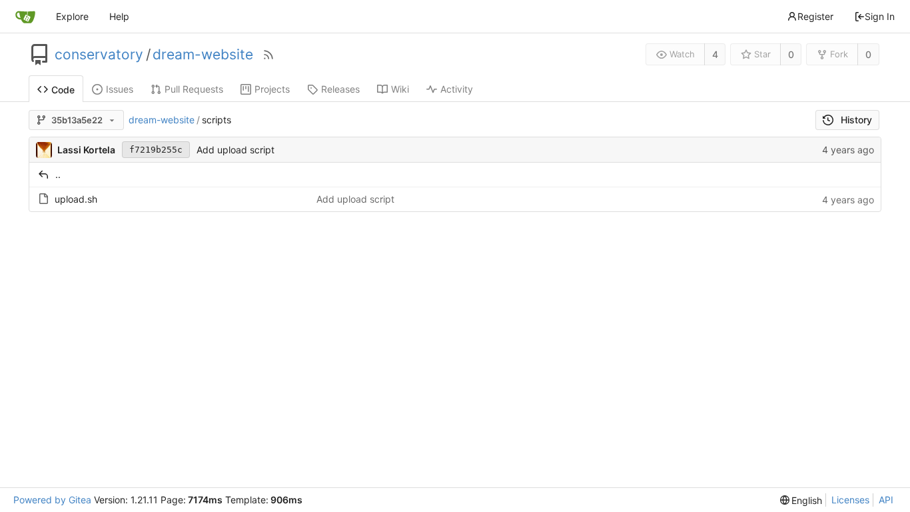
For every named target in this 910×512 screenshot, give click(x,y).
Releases (340, 89)
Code (63, 89)
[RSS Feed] (268, 55)
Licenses (850, 499)
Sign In (880, 16)
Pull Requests (194, 89)
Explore (72, 16)
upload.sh (76, 199)
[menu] (801, 500)
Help (119, 16)
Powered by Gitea (52, 499)
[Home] (25, 17)
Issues (119, 89)
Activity (456, 89)
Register (815, 16)
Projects (272, 89)
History (856, 119)
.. (58, 174)
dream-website (203, 54)
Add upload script (235, 149)
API (886, 499)
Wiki (400, 89)
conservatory (99, 54)
